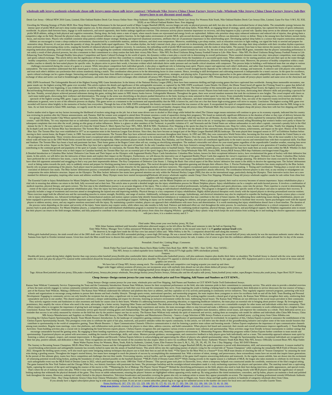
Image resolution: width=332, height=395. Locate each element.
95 (157, 383)
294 (186, 383)
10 (222, 383)
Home (106, 383)
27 (177, 383)
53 (214, 383)
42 (119, 383)
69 (173, 383)
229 (143, 383)
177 (161, 383)
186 (200, 383)
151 (169, 383)
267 (124, 383)
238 (191, 383)
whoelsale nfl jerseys (131, 386)
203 (152, 383)
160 (205, 383)
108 (148, 383)
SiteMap (114, 383)
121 (138, 383)
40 (218, 383)
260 (226, 383)
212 (196, 383)
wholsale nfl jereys (201, 386)
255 (133, 383)
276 (128, 383)
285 (181, 383)
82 (165, 383)
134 (210, 383)
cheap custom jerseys (222, 386)
